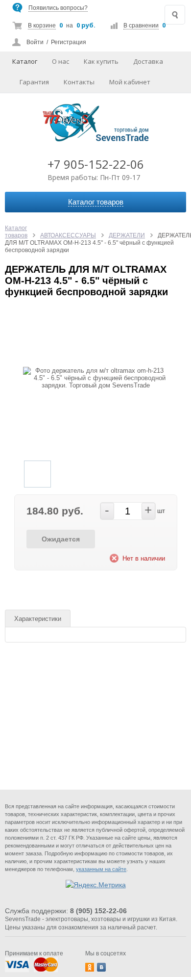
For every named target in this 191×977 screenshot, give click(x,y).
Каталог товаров (16, 232)
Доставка (148, 61)
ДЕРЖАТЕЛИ (127, 235)
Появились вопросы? (58, 7)
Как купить (101, 61)
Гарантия (34, 81)
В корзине (42, 25)
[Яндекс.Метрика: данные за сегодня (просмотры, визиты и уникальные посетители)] (96, 885)
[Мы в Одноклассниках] (89, 967)
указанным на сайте (101, 869)
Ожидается (61, 539)
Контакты (79, 81)
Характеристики (37, 618)
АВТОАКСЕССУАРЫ (68, 235)
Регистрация (68, 42)
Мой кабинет (129, 81)
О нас (60, 61)
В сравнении (141, 25)
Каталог (24, 61)
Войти (35, 42)
